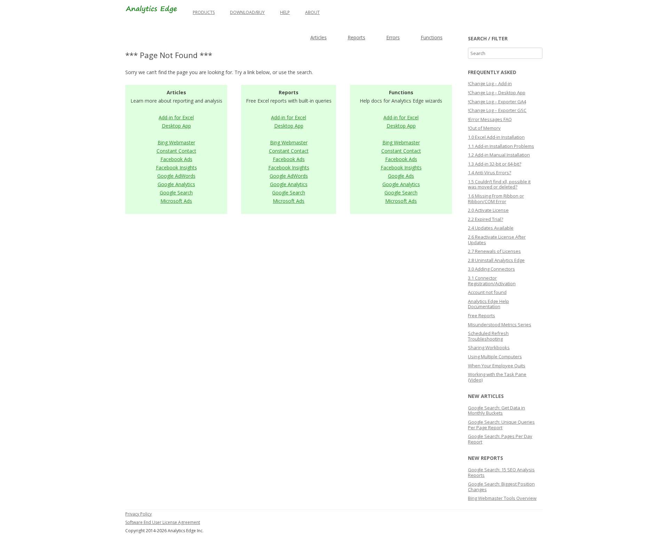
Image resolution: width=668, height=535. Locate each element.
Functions (432, 37)
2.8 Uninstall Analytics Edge (496, 260)
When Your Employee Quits (496, 365)
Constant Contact (176, 150)
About (312, 12)
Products (204, 12)
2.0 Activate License (488, 210)
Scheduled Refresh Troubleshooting (488, 336)
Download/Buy (247, 12)
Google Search (176, 192)
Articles (318, 37)
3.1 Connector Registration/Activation (492, 281)
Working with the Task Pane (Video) (497, 377)
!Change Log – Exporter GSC (497, 110)
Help (285, 12)
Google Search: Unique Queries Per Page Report (501, 425)
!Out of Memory (484, 128)
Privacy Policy (138, 514)
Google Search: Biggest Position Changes (501, 487)
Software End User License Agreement (162, 522)
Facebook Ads (176, 159)
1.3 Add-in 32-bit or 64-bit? (494, 164)
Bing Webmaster (176, 142)
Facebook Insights (176, 167)
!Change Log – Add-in (490, 83)
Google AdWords (176, 176)
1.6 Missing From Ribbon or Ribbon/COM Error (496, 199)
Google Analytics (176, 184)
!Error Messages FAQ (490, 119)
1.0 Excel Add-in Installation (496, 137)
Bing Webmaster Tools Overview (502, 498)
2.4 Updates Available (491, 228)
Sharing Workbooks (489, 347)
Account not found (487, 292)
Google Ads (401, 176)
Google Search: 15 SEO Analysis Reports (501, 472)
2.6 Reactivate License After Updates (497, 240)
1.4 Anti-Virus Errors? (489, 172)
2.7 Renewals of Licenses (494, 251)
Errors (393, 37)
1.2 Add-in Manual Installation (499, 155)
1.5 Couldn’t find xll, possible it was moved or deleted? (499, 184)
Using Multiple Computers (495, 356)
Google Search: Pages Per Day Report (500, 439)
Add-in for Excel (176, 117)
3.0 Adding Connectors (491, 269)
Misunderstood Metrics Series (499, 324)
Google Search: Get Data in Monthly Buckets (496, 410)
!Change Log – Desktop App (496, 92)
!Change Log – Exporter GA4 (497, 101)
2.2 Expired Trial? (485, 219)
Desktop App (176, 125)
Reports (356, 37)
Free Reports (481, 315)
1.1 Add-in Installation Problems (501, 146)
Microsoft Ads (176, 201)
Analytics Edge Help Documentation (488, 304)
